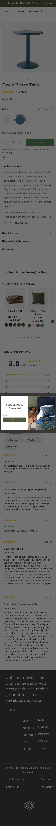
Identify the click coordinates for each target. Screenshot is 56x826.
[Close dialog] (53, 397)
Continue (14, 420)
